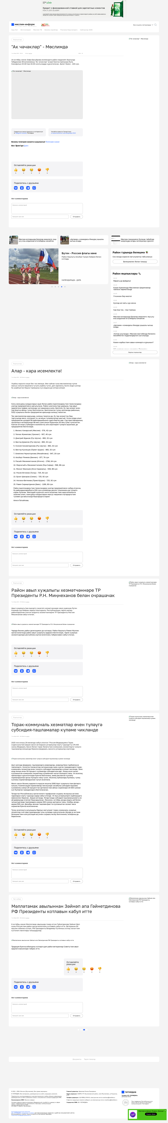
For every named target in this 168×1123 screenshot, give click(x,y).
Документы (77, 1059)
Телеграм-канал (52, 142)
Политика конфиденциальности (21, 1115)
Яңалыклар (17, 40)
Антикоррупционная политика (20, 1111)
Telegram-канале (21, 133)
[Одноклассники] (22, 188)
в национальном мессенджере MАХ (63, 133)
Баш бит (14, 30)
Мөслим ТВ (37, 30)
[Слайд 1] (51, 286)
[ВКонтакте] (16, 188)
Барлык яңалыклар (135, 352)
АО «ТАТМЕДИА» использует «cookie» (22, 1113)
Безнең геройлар (51, 30)
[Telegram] (28, 188)
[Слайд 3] (58, 286)
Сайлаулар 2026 (86, 30)
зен (26, 146)
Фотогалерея (25, 30)
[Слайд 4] (61, 286)
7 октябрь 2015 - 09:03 (17, 53)
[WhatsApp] (34, 188)
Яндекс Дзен (151, 1114)
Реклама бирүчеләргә (68, 30)
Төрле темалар (89, 1059)
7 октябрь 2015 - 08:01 (17, 377)
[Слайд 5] (64, 286)
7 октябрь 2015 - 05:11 (16, 918)
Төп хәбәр (17, 899)
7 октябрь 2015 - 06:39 (17, 736)
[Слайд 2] (55, 286)
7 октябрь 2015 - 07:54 (17, 601)
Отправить (76, 217)
